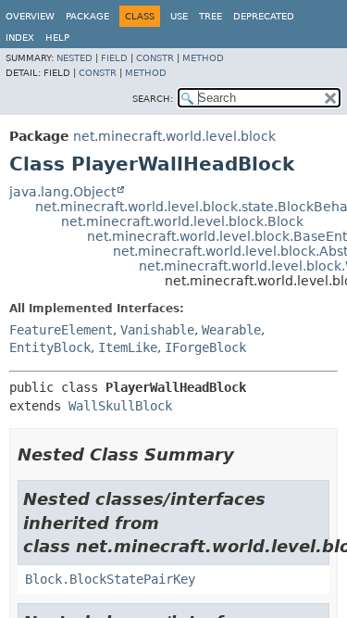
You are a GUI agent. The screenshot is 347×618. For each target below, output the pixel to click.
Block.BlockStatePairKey (110, 579)
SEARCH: (152, 99)
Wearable (231, 329)
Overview (30, 16)
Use (179, 16)
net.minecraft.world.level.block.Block (182, 221)
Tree (210, 16)
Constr (155, 58)
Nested (74, 58)
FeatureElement (61, 329)
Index (20, 37)
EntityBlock (50, 347)
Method (203, 58)
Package (87, 16)
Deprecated (263, 16)
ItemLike (127, 347)
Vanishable (157, 329)
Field (114, 58)
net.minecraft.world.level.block (174, 136)
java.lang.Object (62, 191)
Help (57, 37)
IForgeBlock (205, 347)
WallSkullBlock (120, 405)
